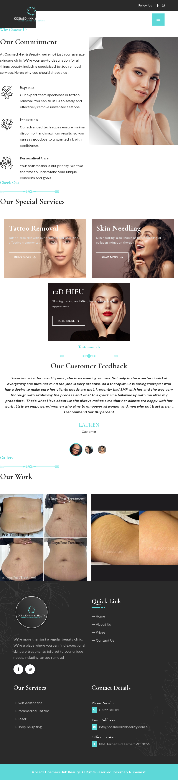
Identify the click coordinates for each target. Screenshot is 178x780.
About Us (103, 624)
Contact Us (105, 640)
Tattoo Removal (33, 228)
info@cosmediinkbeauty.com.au (124, 727)
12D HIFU (68, 291)
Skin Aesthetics (30, 703)
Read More (22, 257)
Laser (22, 719)
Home (100, 616)
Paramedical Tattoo (33, 711)
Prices (100, 632)
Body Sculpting (30, 727)
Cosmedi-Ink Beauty (62, 772)
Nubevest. (138, 772)
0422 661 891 (109, 710)
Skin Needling (118, 228)
